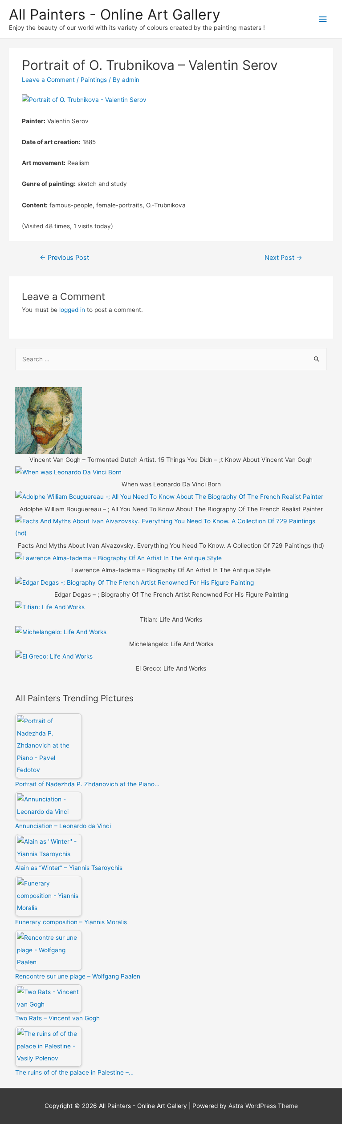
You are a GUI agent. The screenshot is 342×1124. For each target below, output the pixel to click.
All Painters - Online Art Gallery (114, 14)
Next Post (283, 258)
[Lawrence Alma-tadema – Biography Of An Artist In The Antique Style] (118, 557)
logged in (72, 309)
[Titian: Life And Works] (50, 607)
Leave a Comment (48, 79)
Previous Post (64, 258)
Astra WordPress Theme (263, 1105)
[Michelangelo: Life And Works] (60, 631)
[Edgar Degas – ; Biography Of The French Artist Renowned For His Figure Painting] (134, 582)
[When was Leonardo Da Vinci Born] (68, 471)
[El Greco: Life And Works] (54, 655)
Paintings (94, 79)
